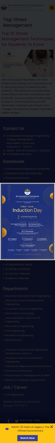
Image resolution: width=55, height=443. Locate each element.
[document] (27, 221)
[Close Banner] (51, 427)
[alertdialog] (27, 433)
